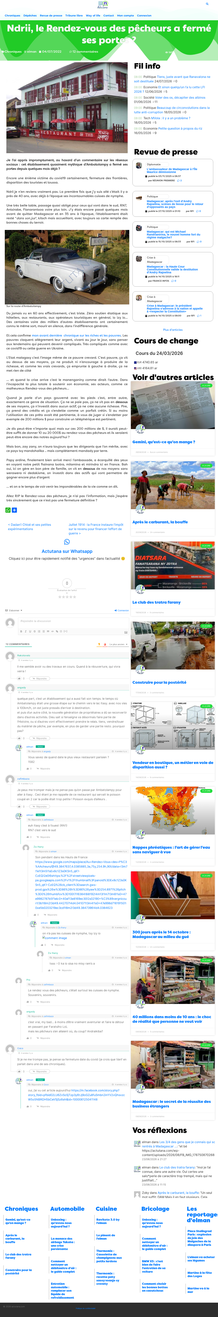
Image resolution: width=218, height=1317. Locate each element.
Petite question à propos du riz (180, 128)
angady (47, 751)
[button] (172, 330)
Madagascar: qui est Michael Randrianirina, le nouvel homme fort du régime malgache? (173, 234)
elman (29, 746)
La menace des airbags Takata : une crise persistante (63, 1244)
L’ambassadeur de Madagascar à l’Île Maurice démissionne (172, 171)
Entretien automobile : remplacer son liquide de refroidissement (62, 1290)
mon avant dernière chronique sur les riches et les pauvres (76, 335)
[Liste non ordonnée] (43, 631)
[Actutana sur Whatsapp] (67, 542)
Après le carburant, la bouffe (160, 522)
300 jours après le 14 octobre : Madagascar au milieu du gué (161, 934)
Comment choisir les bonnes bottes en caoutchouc (155, 1287)
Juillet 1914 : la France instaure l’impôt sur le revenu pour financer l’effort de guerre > (96, 529)
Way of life (93, 15)
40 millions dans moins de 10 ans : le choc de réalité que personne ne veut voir (171, 1019)
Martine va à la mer (198, 1290)
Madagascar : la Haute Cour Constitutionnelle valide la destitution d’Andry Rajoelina (172, 269)
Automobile (67, 1208)
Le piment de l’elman (105, 1237)
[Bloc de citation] (48, 631)
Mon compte (125, 15)
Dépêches (30, 15)
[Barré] (34, 631)
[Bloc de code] (52, 631)
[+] (65, 631)
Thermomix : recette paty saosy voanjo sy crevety (107, 1279)
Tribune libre (74, 15)
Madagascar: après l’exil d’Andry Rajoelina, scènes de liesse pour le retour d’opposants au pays (175, 204)
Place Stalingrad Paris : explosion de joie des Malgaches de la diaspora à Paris (200, 1238)
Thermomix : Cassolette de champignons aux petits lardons (109, 1256)
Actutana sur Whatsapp (67, 551)
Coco (20, 1048)
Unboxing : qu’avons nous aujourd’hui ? (61, 1223)
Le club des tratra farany (156, 602)
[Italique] (25, 631)
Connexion (144, 15)
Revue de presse (51, 15)
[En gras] (21, 631)
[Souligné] (30, 631)
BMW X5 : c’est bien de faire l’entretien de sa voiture (153, 1266)
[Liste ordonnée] (39, 631)
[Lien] (57, 631)
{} (61, 631)
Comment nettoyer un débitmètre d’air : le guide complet (63, 1266)
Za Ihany (62, 927)
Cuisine (106, 1208)
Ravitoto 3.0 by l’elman (107, 1221)
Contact (108, 15)
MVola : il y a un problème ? (170, 118)
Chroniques (12, 15)
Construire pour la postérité (159, 682)
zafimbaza (23, 778)
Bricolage (155, 1208)
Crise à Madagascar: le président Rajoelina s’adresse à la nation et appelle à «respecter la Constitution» (175, 308)
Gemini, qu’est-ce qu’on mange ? (163, 442)
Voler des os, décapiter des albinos (180, 97)
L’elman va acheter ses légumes (201, 1258)
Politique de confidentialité (85, 1308)
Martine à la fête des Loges (200, 1274)
